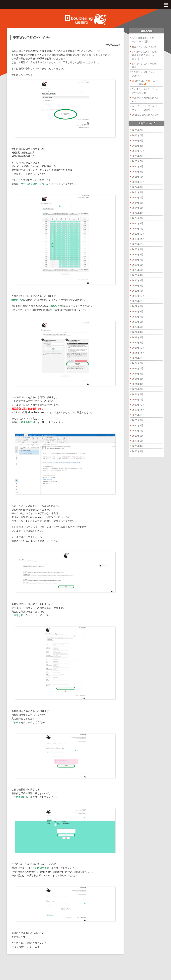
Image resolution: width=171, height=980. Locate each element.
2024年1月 (137, 228)
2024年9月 (137, 187)
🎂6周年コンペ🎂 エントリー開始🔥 (145, 82)
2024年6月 (137, 202)
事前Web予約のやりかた (31, 37)
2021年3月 (137, 389)
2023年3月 (137, 280)
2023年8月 (137, 254)
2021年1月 (137, 399)
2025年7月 (137, 161)
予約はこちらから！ (22, 74)
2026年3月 (137, 145)
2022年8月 (137, 311)
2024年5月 (137, 207)
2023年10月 (138, 244)
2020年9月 (137, 420)
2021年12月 (138, 347)
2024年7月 (137, 197)
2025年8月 (137, 156)
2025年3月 (137, 171)
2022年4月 (137, 332)
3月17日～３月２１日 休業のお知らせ (145, 90)
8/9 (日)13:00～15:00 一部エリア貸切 (144, 39)
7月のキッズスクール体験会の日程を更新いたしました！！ (145, 55)
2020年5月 (137, 440)
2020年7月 (137, 430)
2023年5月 (137, 270)
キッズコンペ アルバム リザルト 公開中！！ (146, 107)
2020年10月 (138, 415)
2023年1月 (137, 290)
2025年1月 (137, 176)
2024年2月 (137, 223)
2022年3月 (137, 337)
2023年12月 (138, 233)
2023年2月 (137, 285)
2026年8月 (137, 130)
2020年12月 (138, 404)
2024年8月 (137, 192)
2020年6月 (137, 435)
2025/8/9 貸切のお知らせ (145, 114)
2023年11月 (138, 238)
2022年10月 (138, 301)
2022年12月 (138, 295)
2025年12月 (138, 150)
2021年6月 (137, 373)
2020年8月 (137, 425)
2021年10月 (138, 358)
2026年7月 (137, 135)
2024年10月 (138, 181)
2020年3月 (137, 451)
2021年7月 (137, 368)
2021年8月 (137, 363)
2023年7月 (137, 259)
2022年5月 (137, 327)
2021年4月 (137, 383)
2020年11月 (138, 409)
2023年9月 (137, 249)
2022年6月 (137, 321)
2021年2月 (137, 394)
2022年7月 (137, 316)
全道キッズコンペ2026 (144, 46)
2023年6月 (137, 264)
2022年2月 (137, 342)
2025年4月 (137, 166)
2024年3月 (137, 218)
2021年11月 (138, 352)
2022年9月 (137, 306)
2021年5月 (137, 378)
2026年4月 (137, 140)
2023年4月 (137, 275)
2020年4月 (137, 446)
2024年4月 (137, 213)
